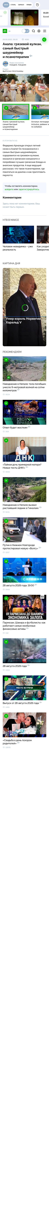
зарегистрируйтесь (29, 189)
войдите (9, 189)
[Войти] (39, 31)
